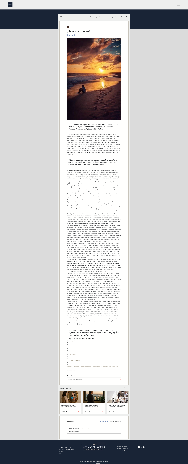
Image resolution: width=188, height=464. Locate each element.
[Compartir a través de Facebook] (67, 375)
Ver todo (126, 388)
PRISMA (98, 463)
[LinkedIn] (144, 447)
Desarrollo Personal (85, 17)
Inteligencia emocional (100, 17)
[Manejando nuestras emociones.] (70, 397)
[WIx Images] (117, 397)
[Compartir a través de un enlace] (78, 375)
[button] (126, 16)
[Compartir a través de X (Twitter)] (71, 375)
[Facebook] (139, 447)
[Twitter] (141, 447)
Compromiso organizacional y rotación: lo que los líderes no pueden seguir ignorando (117, 405)
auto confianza (71, 17)
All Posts (62, 17)
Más (121, 17)
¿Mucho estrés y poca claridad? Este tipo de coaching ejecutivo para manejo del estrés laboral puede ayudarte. (92, 405)
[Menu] (178, 5)
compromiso (113, 17)
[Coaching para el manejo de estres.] (94, 397)
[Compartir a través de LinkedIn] (74, 375)
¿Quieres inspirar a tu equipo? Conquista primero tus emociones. (69, 405)
